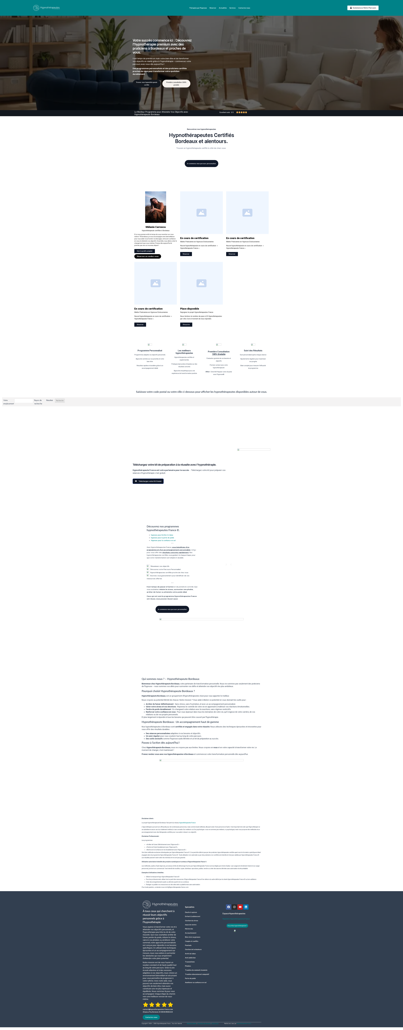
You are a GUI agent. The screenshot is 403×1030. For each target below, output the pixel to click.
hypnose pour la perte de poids (162, 538)
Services (232, 8)
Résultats (49, 400)
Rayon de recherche (38, 402)
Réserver (213, 8)
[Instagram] (234, 907)
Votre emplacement (8, 402)
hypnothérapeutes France (187, 823)
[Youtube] (240, 907)
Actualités (223, 8)
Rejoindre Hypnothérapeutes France (236, 919)
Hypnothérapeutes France (244, 1023)
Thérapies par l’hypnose (198, 8)
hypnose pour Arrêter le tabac (162, 535)
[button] (231, 564)
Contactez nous (244, 8)
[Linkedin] (246, 907)
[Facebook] (228, 907)
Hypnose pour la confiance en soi (163, 540)
